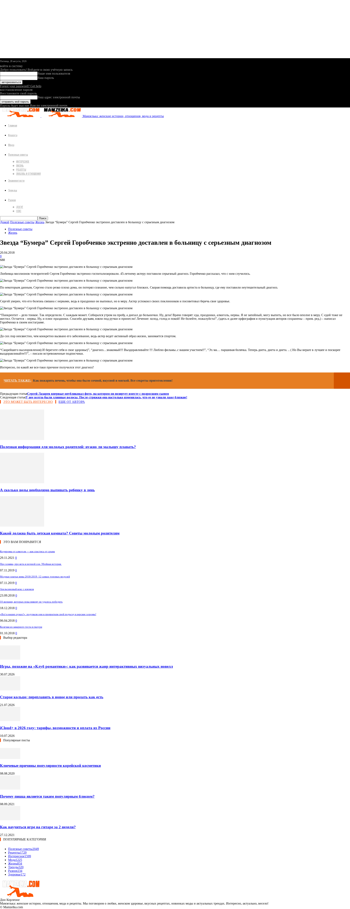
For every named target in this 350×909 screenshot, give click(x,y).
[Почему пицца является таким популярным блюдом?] (10, 788)
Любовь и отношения (28, 174)
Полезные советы (18, 154)
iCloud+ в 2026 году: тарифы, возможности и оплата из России (55, 728)
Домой (4, 222)
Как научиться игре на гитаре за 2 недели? (38, 827)
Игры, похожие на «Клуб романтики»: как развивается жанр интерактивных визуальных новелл (86, 666)
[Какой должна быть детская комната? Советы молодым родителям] (22, 525)
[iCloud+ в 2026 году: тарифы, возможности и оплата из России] (10, 720)
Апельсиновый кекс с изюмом (17, 589)
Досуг (19, 207)
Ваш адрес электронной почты (58, 97)
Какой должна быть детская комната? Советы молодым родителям (60, 533)
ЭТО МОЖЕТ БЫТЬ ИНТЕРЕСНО (28, 402)
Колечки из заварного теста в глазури (21, 626)
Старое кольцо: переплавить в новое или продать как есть (51, 697)
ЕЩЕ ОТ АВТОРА (72, 402)
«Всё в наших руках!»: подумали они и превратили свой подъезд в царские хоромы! (48, 614)
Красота (12, 135)
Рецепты (21, 169)
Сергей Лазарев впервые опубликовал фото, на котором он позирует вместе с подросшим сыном (98, 393)
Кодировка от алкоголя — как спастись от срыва (27, 551)
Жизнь (20, 165)
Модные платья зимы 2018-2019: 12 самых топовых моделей (35, 576)
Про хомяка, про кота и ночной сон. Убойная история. (31, 564)
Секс (18, 211)
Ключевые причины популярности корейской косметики (50, 765)
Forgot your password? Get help (20, 86)
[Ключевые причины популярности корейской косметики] (10, 758)
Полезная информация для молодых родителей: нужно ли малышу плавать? (68, 447)
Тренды (12, 190)
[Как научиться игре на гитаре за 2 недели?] (10, 819)
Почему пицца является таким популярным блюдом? (47, 796)
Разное (12, 200)
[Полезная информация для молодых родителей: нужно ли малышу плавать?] (22, 439)
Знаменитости (16, 180)
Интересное (22, 161)
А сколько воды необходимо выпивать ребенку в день (47, 490)
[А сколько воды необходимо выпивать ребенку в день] (22, 482)
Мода (11, 145)
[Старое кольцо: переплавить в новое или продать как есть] (10, 689)
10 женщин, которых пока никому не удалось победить (31, 601)
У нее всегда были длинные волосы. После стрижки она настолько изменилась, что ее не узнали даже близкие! (106, 397)
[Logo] (20, 116)
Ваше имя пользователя (53, 73)
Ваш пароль (45, 77)
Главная (12, 125)
